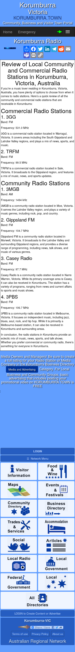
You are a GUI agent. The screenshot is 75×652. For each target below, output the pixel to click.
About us (57, 633)
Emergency (27, 31)
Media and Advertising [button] (22, 369)
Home (7, 31)
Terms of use (20, 633)
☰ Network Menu (37, 458)
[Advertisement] (37, 420)
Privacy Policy (40, 633)
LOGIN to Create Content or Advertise (37, 613)
